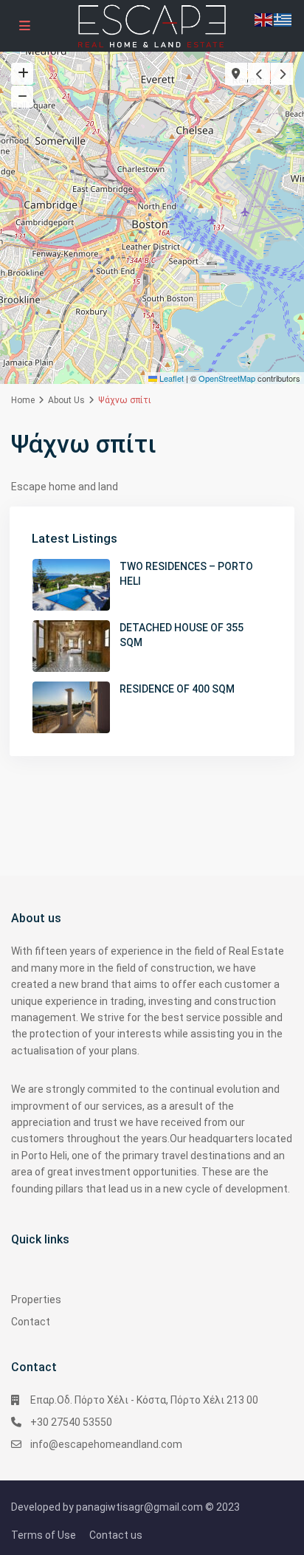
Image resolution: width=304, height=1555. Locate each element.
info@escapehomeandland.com (106, 1444)
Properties (36, 1299)
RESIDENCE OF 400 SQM (177, 689)
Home (23, 400)
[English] (264, 19)
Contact (30, 1322)
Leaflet (170, 378)
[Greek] (283, 19)
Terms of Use (43, 1535)
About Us (66, 400)
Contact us (115, 1535)
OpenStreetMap (226, 378)
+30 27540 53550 (71, 1422)
